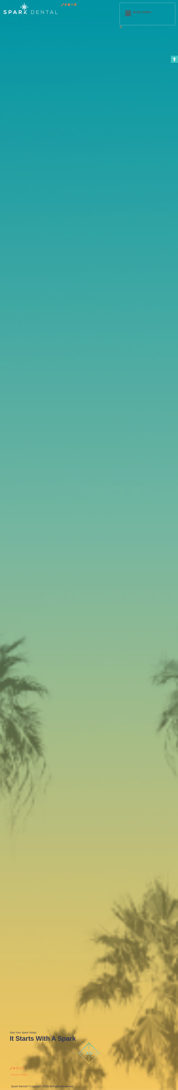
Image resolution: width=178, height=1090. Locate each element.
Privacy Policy (19, 1074)
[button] (174, 59)
